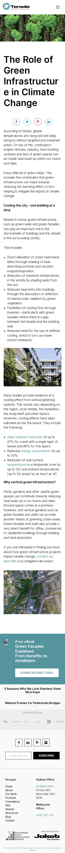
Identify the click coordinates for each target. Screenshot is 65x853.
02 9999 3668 (44, 786)
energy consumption (36, 451)
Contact (10, 820)
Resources (11, 812)
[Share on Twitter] (27, 121)
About (8, 790)
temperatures (17, 464)
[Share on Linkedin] (48, 121)
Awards (9, 809)
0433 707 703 (44, 815)
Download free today (37, 672)
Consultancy (12, 801)
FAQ (7, 805)
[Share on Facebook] (16, 121)
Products (10, 797)
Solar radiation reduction (25, 437)
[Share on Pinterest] (38, 121)
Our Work (11, 793)
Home (8, 786)
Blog (8, 816)
